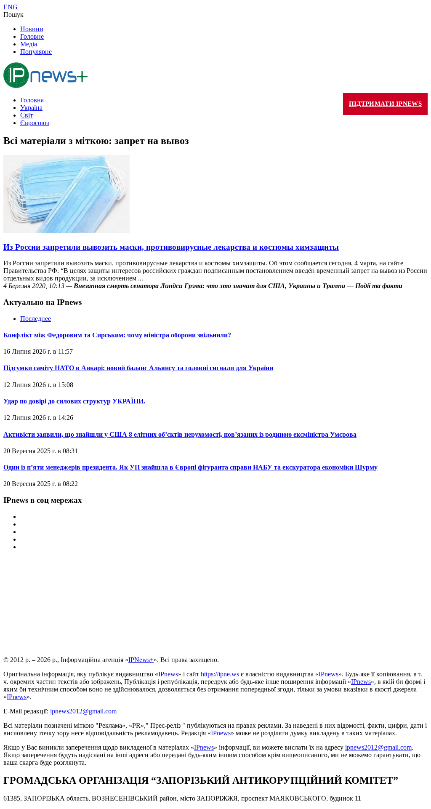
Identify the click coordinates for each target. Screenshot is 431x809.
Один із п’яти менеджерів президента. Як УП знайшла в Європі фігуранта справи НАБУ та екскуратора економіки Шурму (190, 467)
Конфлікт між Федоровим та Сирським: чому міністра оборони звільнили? (117, 335)
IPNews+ (141, 659)
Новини (31, 28)
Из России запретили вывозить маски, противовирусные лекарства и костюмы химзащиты (171, 247)
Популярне (36, 51)
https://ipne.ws (220, 674)
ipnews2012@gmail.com (83, 711)
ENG (10, 7)
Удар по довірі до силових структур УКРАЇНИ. (74, 401)
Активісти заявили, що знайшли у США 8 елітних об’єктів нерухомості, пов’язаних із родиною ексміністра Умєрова (180, 434)
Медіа (28, 44)
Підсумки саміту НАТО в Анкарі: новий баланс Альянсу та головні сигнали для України (138, 367)
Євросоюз (34, 122)
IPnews (168, 674)
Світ (26, 115)
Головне (32, 36)
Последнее (35, 318)
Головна (32, 100)
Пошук (13, 14)
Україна (31, 107)
